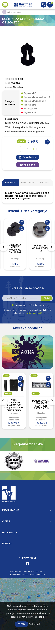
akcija (8, 393)
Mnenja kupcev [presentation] (27, 182)
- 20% (34, 376)
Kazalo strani (15, 571)
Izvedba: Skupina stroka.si (34, 571)
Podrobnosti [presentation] (10, 182)
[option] (15, 244)
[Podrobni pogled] (27, 54)
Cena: (21, 141)
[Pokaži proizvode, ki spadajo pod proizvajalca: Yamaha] (18, 461)
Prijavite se (20, 305)
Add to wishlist (47, 141)
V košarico (29, 157)
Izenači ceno (27, 164)
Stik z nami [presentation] (44, 182)
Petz (20, 78)
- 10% (6, 376)
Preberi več (34, 624)
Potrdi (21, 624)
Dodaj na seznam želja (21, 222)
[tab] (10, 182)
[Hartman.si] (9, 494)
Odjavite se (38, 305)
